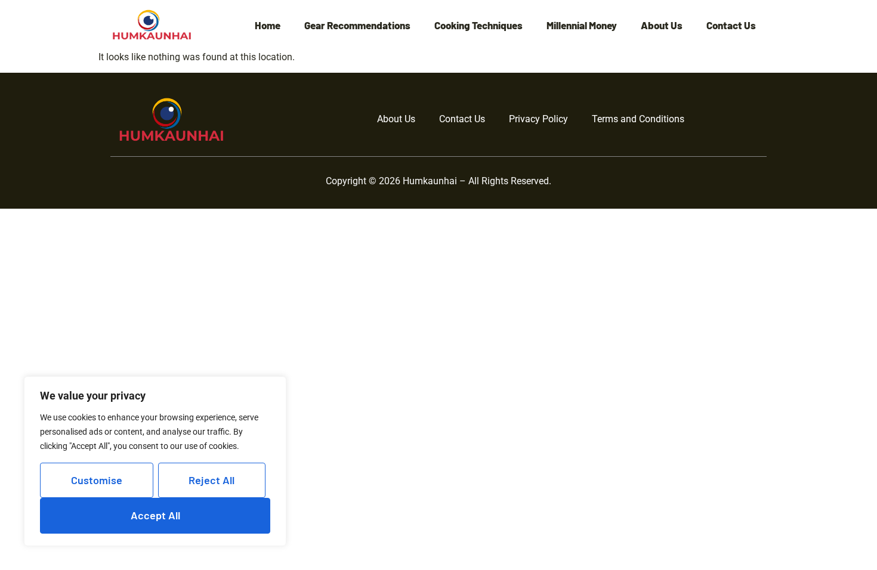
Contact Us (731, 25)
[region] (155, 461)
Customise (96, 480)
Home (267, 25)
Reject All (211, 480)
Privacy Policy (538, 119)
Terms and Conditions (638, 119)
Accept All (155, 515)
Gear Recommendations (357, 25)
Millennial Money (581, 25)
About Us (662, 25)
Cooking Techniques (478, 25)
